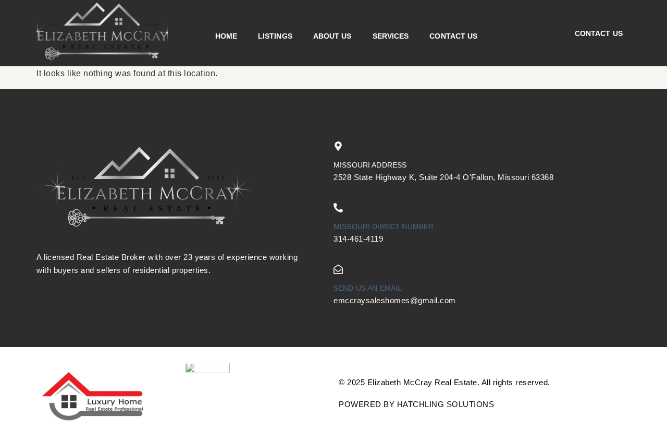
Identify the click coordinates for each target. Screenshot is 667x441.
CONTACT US (453, 36)
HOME (226, 36)
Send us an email (368, 288)
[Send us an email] (338, 269)
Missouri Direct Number (384, 226)
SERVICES (391, 36)
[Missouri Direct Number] (338, 207)
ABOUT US (332, 36)
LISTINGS (275, 36)
